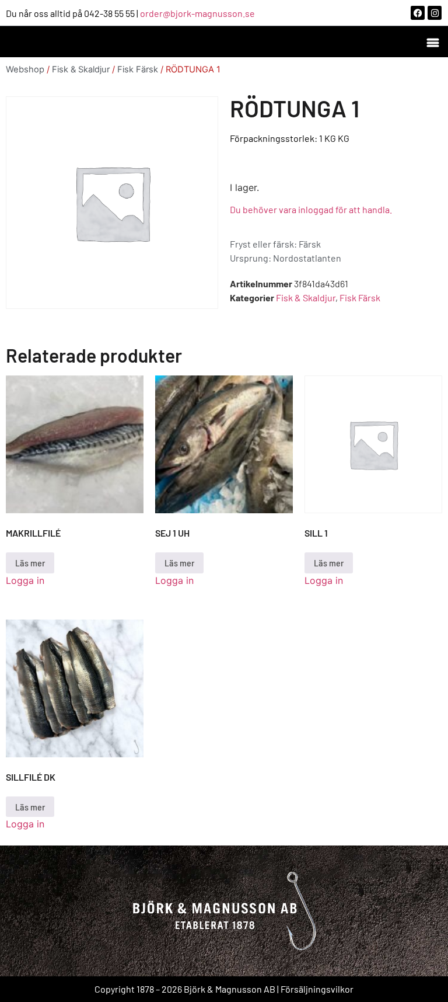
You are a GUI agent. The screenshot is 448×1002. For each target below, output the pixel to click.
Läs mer (30, 562)
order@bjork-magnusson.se (197, 13)
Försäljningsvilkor (317, 988)
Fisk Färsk (137, 69)
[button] (432, 41)
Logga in (25, 580)
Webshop (25, 69)
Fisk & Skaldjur (81, 69)
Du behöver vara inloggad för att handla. (311, 209)
